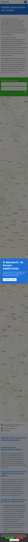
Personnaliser (14, 540)
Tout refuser (19, 538)
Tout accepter (10, 538)
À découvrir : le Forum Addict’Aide (13, 265)
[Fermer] (26, 257)
